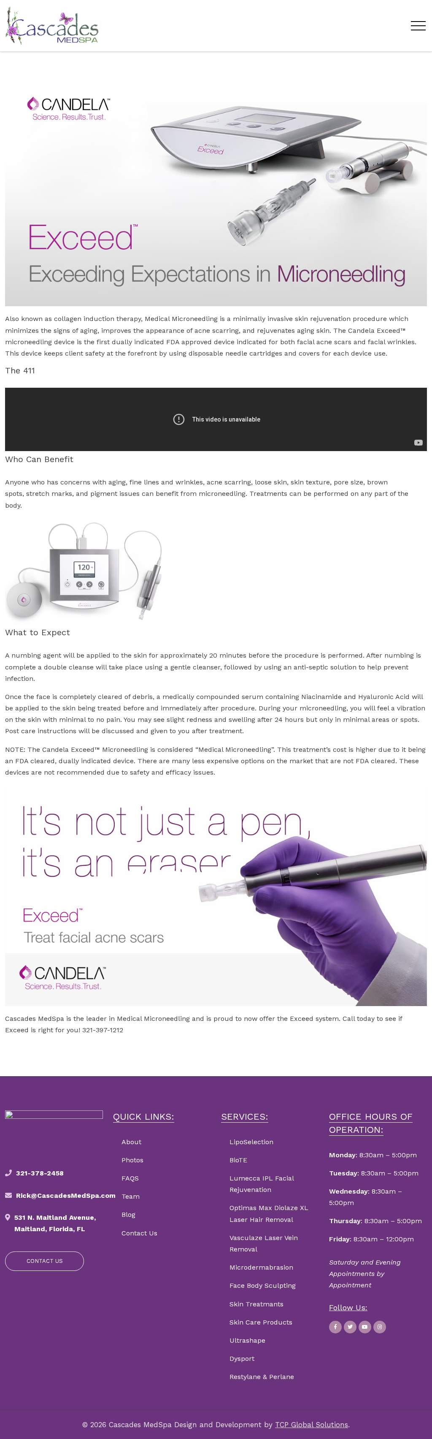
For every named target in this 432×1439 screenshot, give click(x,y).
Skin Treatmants (257, 1304)
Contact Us (139, 1233)
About (131, 1142)
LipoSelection (251, 1142)
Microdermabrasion (261, 1267)
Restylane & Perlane (262, 1377)
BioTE (238, 1160)
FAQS (130, 1178)
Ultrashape (247, 1340)
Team (131, 1196)
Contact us (45, 1261)
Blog (128, 1215)
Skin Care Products (261, 1322)
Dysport (242, 1359)
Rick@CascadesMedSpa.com (66, 1195)
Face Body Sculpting (263, 1285)
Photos (132, 1160)
